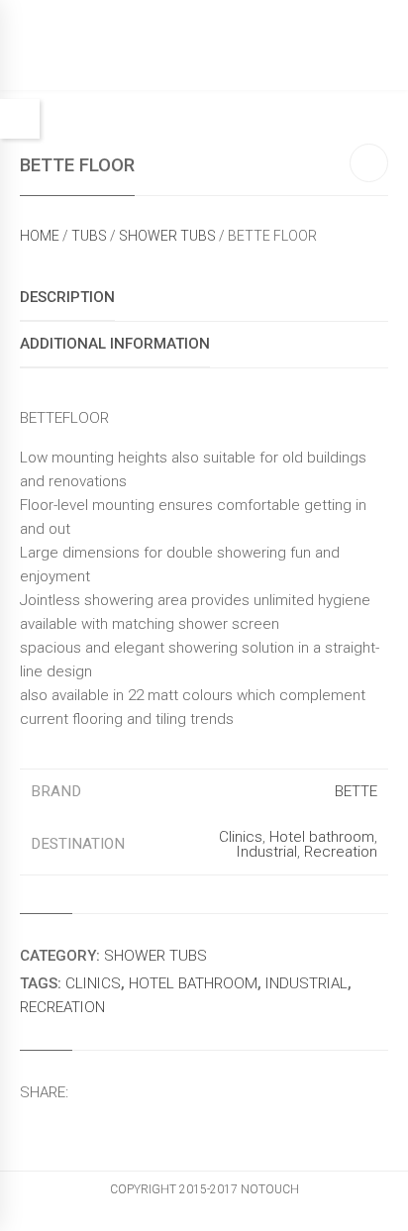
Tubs (89, 236)
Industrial (267, 852)
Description (67, 297)
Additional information (115, 344)
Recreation (340, 852)
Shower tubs (167, 236)
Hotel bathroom (321, 837)
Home (39, 236)
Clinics (240, 837)
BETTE (356, 791)
